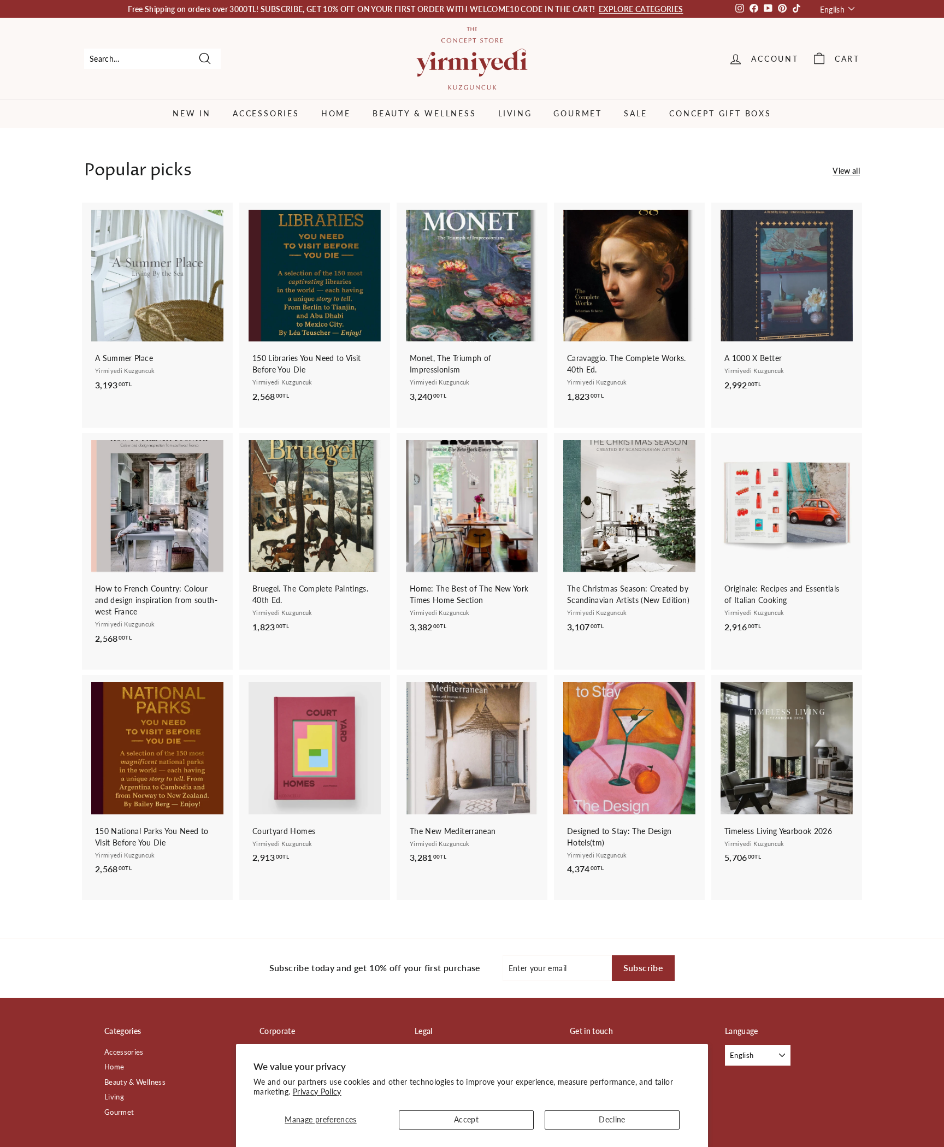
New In (192, 113)
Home (336, 113)
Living (515, 113)
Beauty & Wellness (424, 113)
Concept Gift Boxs (720, 113)
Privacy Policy (317, 1091)
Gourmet (577, 113)
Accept (466, 1119)
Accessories (266, 113)
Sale (635, 113)
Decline (612, 1119)
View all (846, 170)
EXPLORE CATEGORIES (641, 9)
